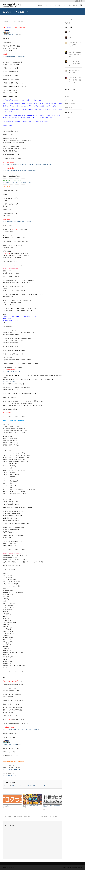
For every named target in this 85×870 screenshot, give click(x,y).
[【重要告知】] (12, 799)
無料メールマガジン (17, 786)
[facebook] (76, 1)
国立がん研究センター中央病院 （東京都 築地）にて (18, 816)
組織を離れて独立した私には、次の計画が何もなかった (75, 54)
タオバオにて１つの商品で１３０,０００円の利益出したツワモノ (52, 806)
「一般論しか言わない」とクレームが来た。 (74, 63)
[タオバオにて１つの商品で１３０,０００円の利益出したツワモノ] (52, 799)
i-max (73, 867)
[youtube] (79, 1)
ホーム (71, 31)
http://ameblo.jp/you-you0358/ (11, 769)
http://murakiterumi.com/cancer (12, 371)
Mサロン (6, 786)
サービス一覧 (48, 5)
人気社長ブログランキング (10, 34)
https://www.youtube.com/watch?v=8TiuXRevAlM (17, 221)
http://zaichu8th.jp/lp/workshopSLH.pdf (14, 56)
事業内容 (40, 5)
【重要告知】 (5, 805)
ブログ (64, 5)
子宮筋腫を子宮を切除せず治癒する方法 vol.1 (75, 45)
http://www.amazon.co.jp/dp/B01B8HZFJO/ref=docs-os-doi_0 (20, 170)
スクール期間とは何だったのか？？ (51, 816)
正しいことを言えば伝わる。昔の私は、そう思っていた (75, 80)
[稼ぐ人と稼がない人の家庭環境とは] (32, 799)
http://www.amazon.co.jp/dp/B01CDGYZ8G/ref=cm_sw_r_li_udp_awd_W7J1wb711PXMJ (27, 164)
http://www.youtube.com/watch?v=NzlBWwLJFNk (17, 182)
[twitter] (77, 1)
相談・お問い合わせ (73, 5)
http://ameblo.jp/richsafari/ (11, 775)
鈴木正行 (21, 21)
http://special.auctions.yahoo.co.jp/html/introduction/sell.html (21, 729)
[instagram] (81, 1)
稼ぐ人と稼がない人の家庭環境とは (30, 805)
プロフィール (57, 5)
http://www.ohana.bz (9, 382)
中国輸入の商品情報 (30, 786)
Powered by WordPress (64, 867)
